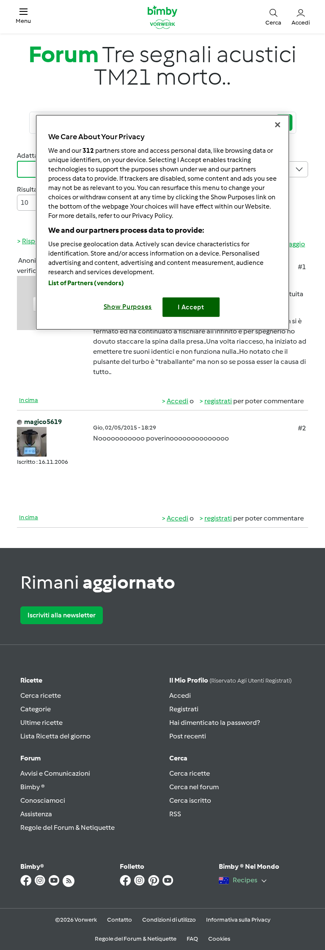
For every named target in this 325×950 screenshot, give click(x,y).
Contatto (119, 919)
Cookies (219, 938)
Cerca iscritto (190, 800)
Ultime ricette (41, 723)
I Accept (191, 307)
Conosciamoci (42, 800)
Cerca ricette (40, 695)
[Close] (277, 125)
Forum (30, 758)
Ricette (31, 680)
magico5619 (43, 422)
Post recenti (187, 736)
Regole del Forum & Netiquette (67, 827)
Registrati (183, 709)
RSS (175, 814)
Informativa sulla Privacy (238, 919)
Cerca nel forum (194, 787)
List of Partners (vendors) (86, 282)
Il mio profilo (230, 680)
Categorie (35, 709)
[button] (23, 17)
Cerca (178, 758)
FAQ (192, 938)
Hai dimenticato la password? (214, 723)
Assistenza (36, 814)
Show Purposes (128, 306)
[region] (162, 222)
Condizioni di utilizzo (169, 919)
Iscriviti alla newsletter (62, 615)
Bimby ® (32, 787)
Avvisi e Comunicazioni (55, 773)
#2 (302, 428)
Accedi (177, 401)
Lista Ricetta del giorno (55, 736)
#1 (302, 267)
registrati (218, 401)
